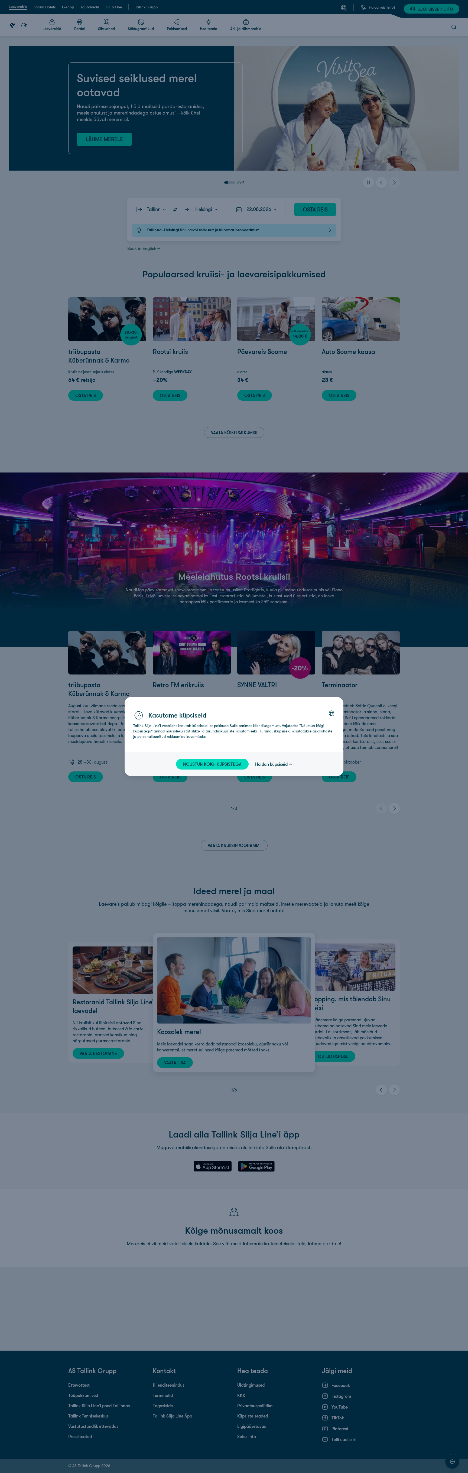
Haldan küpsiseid (271, 764)
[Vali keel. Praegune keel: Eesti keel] (331, 713)
